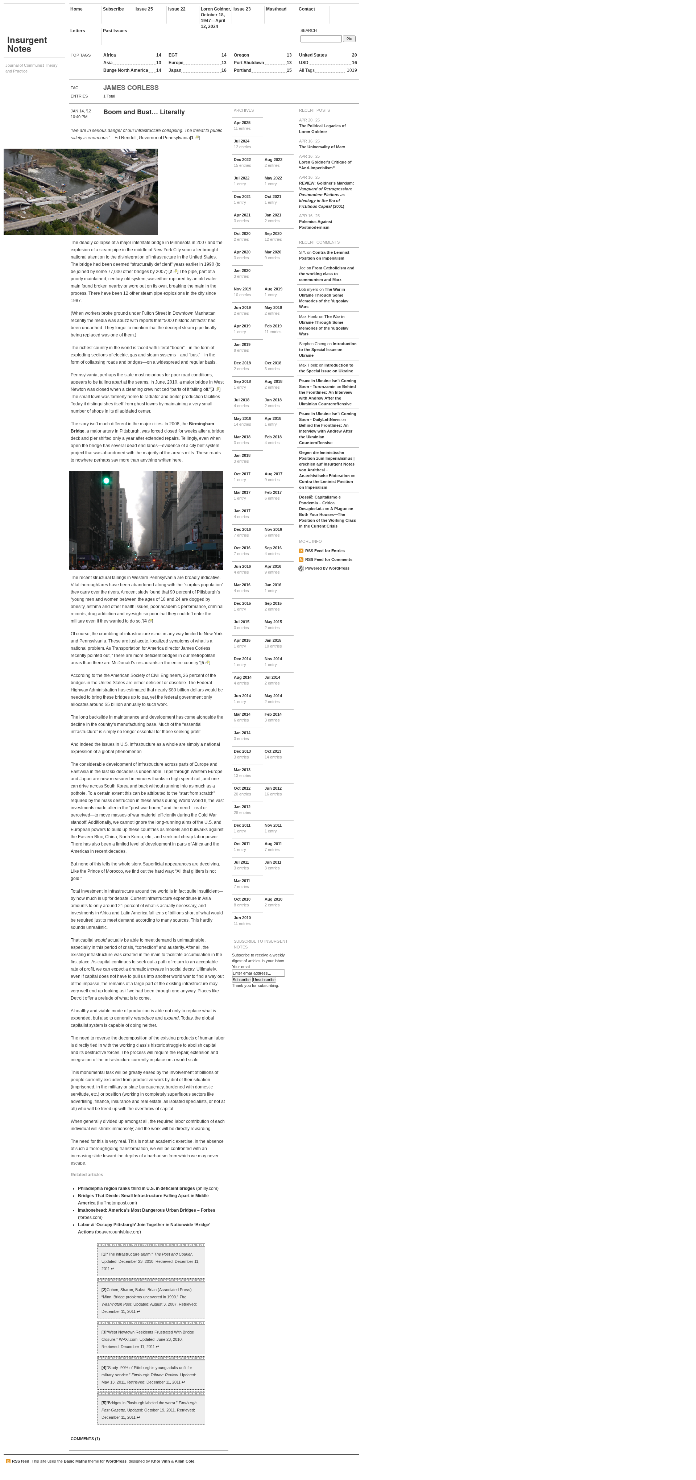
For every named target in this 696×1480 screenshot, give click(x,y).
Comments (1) (85, 1438)
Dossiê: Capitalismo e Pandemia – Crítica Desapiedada (320, 503)
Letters (77, 30)
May (273, 181)
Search (309, 30)
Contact (307, 9)
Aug (273, 162)
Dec (242, 162)
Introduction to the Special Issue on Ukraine (328, 349)
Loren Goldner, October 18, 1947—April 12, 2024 (216, 15)
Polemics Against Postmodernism (315, 222)
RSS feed (20, 1461)
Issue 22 (177, 9)
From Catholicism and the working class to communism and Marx (327, 274)
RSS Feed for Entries (325, 551)
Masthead (276, 9)
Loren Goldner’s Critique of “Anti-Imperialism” (325, 162)
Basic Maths (75, 1461)
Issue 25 (144, 9)
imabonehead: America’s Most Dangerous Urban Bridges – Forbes (146, 1210)
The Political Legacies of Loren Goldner (322, 126)
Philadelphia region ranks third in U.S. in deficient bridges (136, 1188)
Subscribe (113, 9)
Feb (273, 329)
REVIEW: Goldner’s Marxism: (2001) (326, 191)
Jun (242, 310)
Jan (273, 218)
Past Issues (115, 30)
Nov (242, 292)
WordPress (116, 1461)
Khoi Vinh (160, 1461)
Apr (242, 125)
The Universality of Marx (322, 144)
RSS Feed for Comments (328, 559)
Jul (242, 144)
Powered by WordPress (327, 568)
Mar (273, 255)
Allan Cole (184, 1461)
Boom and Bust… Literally (144, 111)
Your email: (241, 966)
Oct (273, 199)
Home (76, 9)
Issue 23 (242, 9)
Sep (273, 236)
